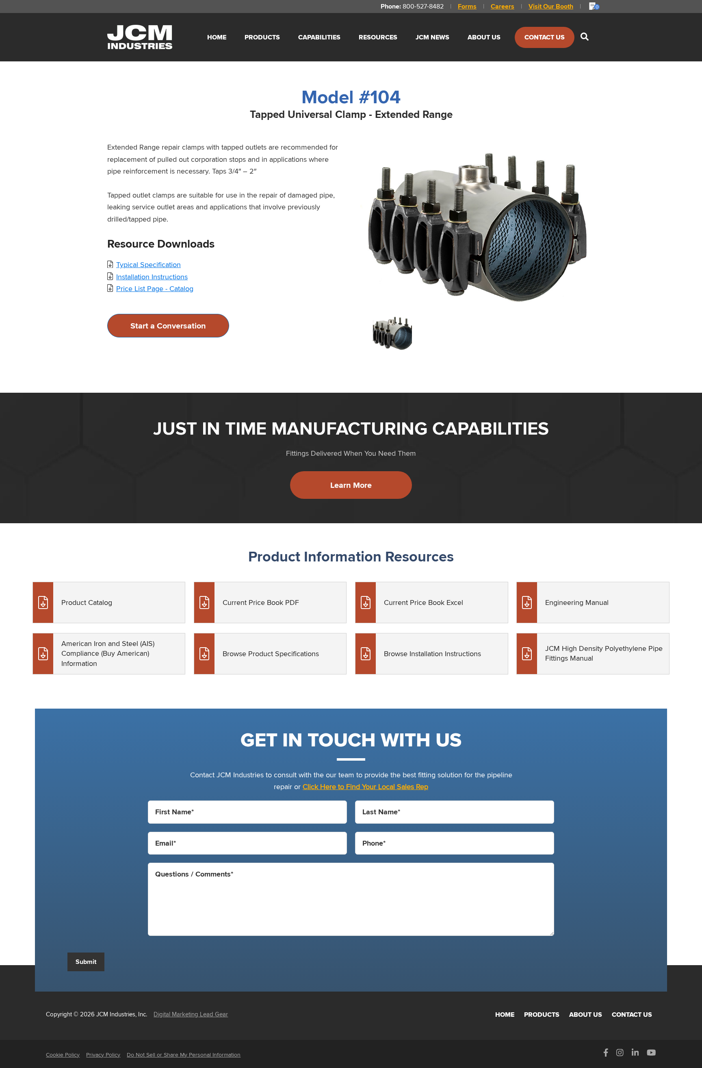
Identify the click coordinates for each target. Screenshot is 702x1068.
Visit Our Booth (551, 6)
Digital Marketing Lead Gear (191, 1014)
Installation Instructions (152, 277)
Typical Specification (148, 264)
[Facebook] (606, 1055)
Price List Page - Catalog (154, 288)
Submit (86, 961)
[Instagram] (620, 1055)
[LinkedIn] (635, 1055)
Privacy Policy (103, 1055)
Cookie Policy (63, 1055)
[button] (584, 37)
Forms (467, 6)
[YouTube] (651, 1055)
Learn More (351, 485)
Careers (502, 6)
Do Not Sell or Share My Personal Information (183, 1055)
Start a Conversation (168, 326)
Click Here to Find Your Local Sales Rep (365, 786)
